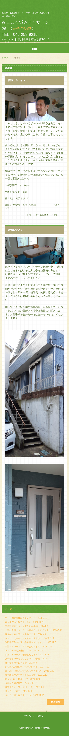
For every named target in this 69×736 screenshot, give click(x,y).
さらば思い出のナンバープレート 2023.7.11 (27, 667)
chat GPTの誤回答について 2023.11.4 (24, 650)
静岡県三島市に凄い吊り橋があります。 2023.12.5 (30, 642)
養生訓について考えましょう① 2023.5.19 (26, 675)
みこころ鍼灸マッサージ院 (34, 5)
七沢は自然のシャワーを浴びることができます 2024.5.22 (33, 630)
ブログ (8, 608)
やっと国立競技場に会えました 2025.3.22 (26, 618)
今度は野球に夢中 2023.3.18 (19, 683)
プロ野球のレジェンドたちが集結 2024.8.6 (26, 626)
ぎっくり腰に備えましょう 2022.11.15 (24, 695)
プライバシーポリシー (34, 716)
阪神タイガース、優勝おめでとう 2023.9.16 (27, 654)
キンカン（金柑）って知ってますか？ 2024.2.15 (29, 638)
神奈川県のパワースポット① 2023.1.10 (25, 687)
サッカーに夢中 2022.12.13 (19, 691)
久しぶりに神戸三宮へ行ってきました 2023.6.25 (29, 671)
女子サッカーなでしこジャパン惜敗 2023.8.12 (28, 658)
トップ (5, 57)
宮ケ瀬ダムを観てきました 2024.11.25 (24, 622)
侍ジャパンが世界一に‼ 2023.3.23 (22, 679)
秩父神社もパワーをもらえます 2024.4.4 (25, 634)
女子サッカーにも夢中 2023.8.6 (21, 663)
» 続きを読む (55, 702)
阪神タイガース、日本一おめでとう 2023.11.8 (28, 646)
